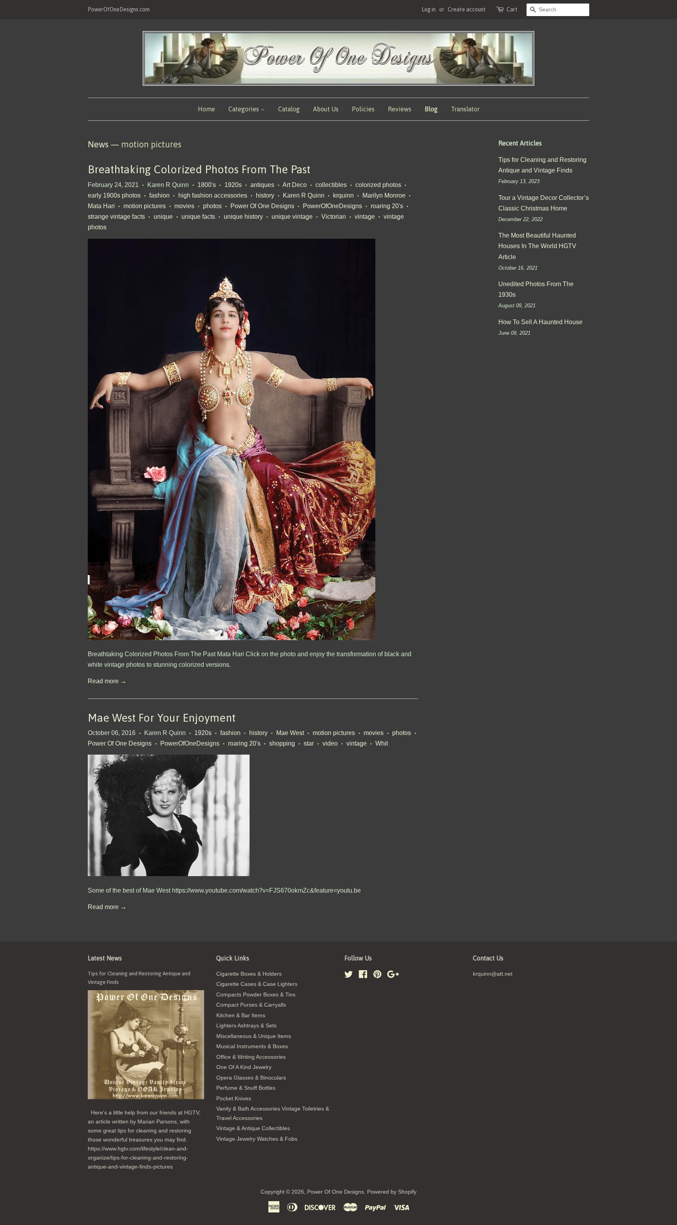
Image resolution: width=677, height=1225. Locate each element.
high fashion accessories (212, 195)
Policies (363, 109)
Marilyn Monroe (383, 195)
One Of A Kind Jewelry (244, 1067)
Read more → (107, 681)
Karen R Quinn (303, 195)
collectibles (331, 184)
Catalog (289, 109)
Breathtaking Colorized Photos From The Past (199, 169)
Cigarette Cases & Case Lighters (256, 984)
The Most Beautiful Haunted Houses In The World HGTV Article (537, 246)
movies (184, 206)
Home (206, 109)
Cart (512, 9)
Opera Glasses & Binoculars (251, 1078)
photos (212, 206)
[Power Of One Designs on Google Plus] (393, 976)
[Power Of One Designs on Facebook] (362, 976)
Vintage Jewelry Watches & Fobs (256, 1139)
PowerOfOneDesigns (332, 206)
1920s (233, 184)
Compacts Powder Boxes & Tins (255, 995)
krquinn (343, 195)
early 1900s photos (114, 195)
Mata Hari (101, 206)
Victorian (333, 216)
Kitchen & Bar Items (240, 1015)
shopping (282, 743)
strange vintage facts (116, 216)
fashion (159, 195)
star (309, 743)
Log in (429, 9)
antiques (262, 184)
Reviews (399, 109)
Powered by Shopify (391, 1192)
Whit (381, 743)
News (98, 144)
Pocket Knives (233, 1099)
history (265, 195)
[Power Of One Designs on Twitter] (348, 976)
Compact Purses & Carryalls (251, 1005)
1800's (206, 184)
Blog (431, 109)
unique (163, 216)
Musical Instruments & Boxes (252, 1046)
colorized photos (378, 184)
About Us (325, 109)
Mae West (290, 733)
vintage (365, 216)
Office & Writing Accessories (251, 1057)
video (330, 743)
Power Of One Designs (262, 206)
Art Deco (294, 184)
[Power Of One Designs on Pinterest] (377, 976)
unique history (243, 216)
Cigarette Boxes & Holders (249, 974)
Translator (465, 109)
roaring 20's (387, 206)
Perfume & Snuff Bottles (245, 1088)
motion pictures (144, 206)
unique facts (198, 216)
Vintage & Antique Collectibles (253, 1128)
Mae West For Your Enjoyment (161, 717)
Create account (467, 9)
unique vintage (292, 216)
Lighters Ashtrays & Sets (246, 1026)
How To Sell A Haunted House (540, 322)
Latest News (105, 958)
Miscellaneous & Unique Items (253, 1036)
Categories (244, 109)
